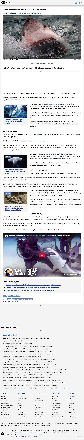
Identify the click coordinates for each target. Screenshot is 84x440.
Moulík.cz (4, 425)
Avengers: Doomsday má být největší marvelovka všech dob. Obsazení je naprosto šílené (27, 362)
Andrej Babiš (55, 396)
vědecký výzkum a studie (27, 299)
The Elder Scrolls (23, 414)
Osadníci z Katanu (73, 401)
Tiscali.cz (5, 393)
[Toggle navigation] (81, 3)
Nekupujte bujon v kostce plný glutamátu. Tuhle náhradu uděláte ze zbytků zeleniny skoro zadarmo (30, 385)
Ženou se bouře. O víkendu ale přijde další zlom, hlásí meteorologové (22, 356)
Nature (41, 134)
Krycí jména (71, 410)
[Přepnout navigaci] (76, 3)
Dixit (69, 407)
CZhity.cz (22, 425)
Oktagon (37, 398)
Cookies (22, 435)
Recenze (20, 396)
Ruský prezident (5, 407)
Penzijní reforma (5, 414)
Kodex (33, 435)
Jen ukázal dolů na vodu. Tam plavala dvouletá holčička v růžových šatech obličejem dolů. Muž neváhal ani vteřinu (34, 383)
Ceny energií (4, 410)
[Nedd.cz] (6, 3)
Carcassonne (71, 396)
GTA (19, 403)
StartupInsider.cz (46, 425)
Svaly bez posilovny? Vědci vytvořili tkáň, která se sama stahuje (20, 341)
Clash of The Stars (40, 401)
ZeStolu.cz (44, 423)
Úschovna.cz (69, 423)
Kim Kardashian (56, 405)
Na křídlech (71, 412)
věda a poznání (15, 299)
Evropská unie (5, 412)
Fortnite (20, 410)
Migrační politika (5, 403)
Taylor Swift (55, 412)
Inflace (3, 396)
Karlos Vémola (39, 412)
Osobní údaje (28, 435)
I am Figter (38, 407)
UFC (36, 396)
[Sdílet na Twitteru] (6, 296)
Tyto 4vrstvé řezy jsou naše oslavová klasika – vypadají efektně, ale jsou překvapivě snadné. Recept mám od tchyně (34, 372)
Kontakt (37, 435)
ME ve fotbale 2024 (7, 405)
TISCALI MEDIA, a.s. (23, 436)
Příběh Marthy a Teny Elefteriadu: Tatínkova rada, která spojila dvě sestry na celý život (26, 349)
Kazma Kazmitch (56, 403)
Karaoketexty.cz (60, 423)
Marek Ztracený (56, 410)
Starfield (20, 401)
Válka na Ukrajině (6, 401)
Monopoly (71, 403)
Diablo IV (20, 405)
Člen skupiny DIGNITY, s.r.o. (34, 436)
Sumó (36, 410)
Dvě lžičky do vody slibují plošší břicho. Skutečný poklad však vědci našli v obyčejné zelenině (28, 346)
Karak (70, 414)
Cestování (22, 423)
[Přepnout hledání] (73, 3)
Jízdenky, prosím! (73, 417)
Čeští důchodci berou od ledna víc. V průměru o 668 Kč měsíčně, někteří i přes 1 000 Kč (27, 377)
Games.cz (22, 393)
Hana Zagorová (56, 401)
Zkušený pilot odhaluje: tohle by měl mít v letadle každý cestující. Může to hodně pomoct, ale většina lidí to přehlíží (35, 369)
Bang (69, 398)
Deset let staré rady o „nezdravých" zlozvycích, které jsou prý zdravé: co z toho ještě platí (27, 351)
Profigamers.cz (36, 423)
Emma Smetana (56, 414)
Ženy (17, 423)
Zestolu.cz (72, 393)
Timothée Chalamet (57, 417)
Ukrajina (3, 398)
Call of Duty (21, 412)
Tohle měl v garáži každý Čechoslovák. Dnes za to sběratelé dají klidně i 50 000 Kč (25, 367)
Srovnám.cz (38, 425)
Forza (19, 407)
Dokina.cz (16, 425)
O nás (41, 435)
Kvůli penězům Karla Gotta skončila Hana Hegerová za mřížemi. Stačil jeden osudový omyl (28, 354)
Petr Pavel (55, 398)
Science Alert (56, 156)
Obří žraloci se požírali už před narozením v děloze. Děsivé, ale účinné (30, 290)
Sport (13, 423)
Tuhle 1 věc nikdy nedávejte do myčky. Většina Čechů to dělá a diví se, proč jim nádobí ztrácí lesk (29, 364)
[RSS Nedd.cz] (81, 437)
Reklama (13, 435)
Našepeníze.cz (30, 425)
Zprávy (9, 423)
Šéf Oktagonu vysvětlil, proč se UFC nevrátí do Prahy (17, 343)
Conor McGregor (39, 417)
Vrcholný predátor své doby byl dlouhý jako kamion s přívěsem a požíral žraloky (33, 285)
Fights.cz (38, 393)
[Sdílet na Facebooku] (4, 296)
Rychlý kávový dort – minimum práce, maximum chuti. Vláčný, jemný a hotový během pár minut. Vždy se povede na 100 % (35, 388)
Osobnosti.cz (57, 393)
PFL (36, 403)
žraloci (9, 299)
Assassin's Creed (22, 398)
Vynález (3, 417)
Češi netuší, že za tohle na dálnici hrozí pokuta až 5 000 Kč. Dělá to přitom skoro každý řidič (28, 375)
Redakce (18, 435)
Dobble (70, 405)
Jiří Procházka (38, 414)
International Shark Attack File (51, 104)
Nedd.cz (76, 423)
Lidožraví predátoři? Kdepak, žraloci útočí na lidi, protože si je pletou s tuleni (32, 288)
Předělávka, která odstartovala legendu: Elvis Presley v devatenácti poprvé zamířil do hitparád (29, 359)
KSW (36, 405)
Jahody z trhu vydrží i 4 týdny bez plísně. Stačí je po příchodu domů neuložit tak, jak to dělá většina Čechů (32, 380)
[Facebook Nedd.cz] (78, 437)
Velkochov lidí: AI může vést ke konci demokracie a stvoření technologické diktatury (26, 338)
